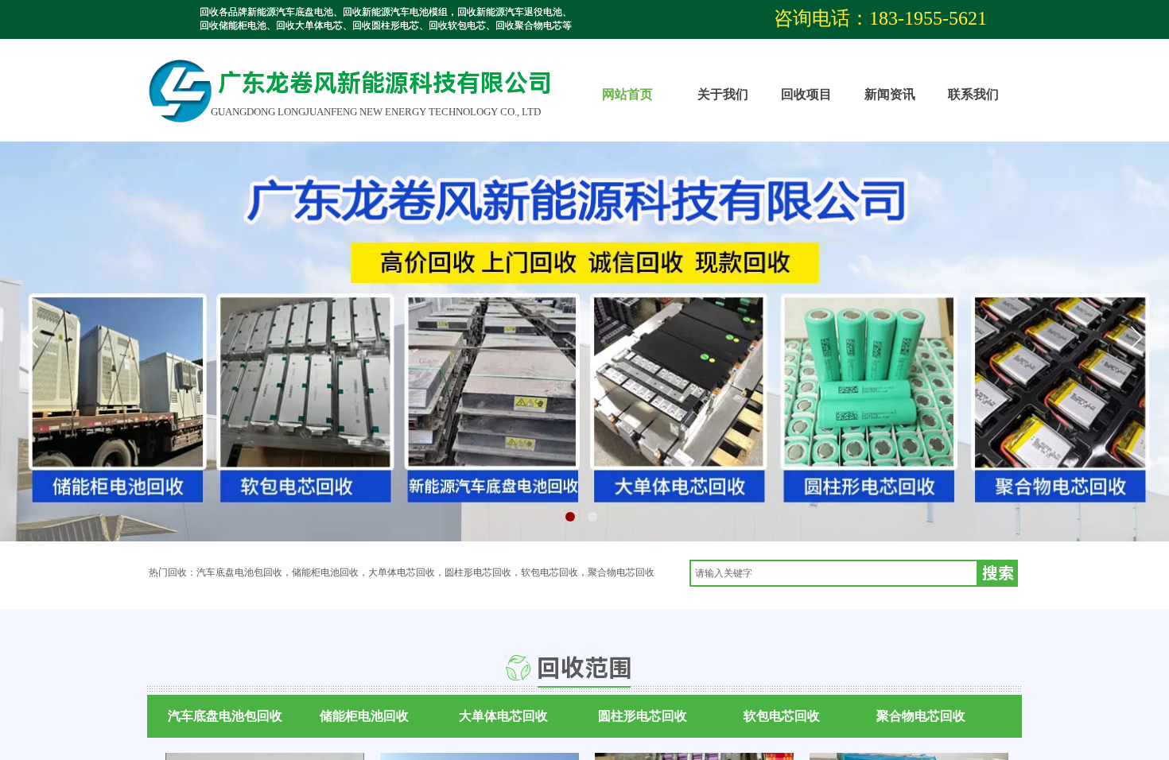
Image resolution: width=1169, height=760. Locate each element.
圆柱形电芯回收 (642, 716)
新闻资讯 (889, 94)
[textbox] (833, 573)
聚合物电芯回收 (920, 716)
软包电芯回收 (782, 716)
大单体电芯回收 (503, 716)
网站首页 (627, 94)
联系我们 (973, 94)
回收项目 (806, 94)
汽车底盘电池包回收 (225, 716)
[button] (570, 517)
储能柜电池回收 (364, 716)
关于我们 (722, 94)
